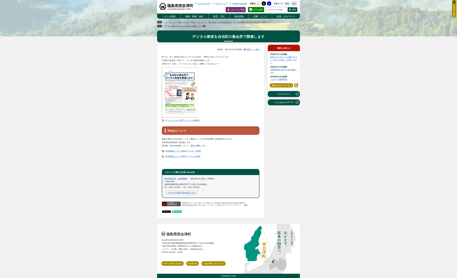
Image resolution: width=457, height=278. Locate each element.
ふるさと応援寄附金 (278, 79)
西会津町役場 (170, 178)
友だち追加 (258, 9)
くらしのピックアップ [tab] (286, 102)
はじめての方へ (204, 3)
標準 (287, 3)
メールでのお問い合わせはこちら (181, 192)
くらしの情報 (169, 16)
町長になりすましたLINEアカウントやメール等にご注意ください (283, 60)
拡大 (294, 3)
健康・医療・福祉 (194, 16)
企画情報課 (182, 178)
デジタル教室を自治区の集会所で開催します (183, 26)
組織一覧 (193, 263)
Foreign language (239, 3)
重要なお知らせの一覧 (281, 85)
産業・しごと (260, 16)
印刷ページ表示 (252, 49)
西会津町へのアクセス (214, 263)
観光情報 (239, 16)
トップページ (170, 22)
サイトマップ (221, 3)
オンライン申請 (237, 9)
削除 (204, 26)
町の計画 (212, 22)
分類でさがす (183, 22)
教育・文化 (219, 16)
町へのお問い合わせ (173, 263)
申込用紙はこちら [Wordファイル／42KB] (183, 151)
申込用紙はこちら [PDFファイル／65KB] (182, 156)
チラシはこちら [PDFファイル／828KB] (182, 120)
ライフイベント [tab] (287, 94)
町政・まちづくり (286, 16)
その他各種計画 (224, 22)
